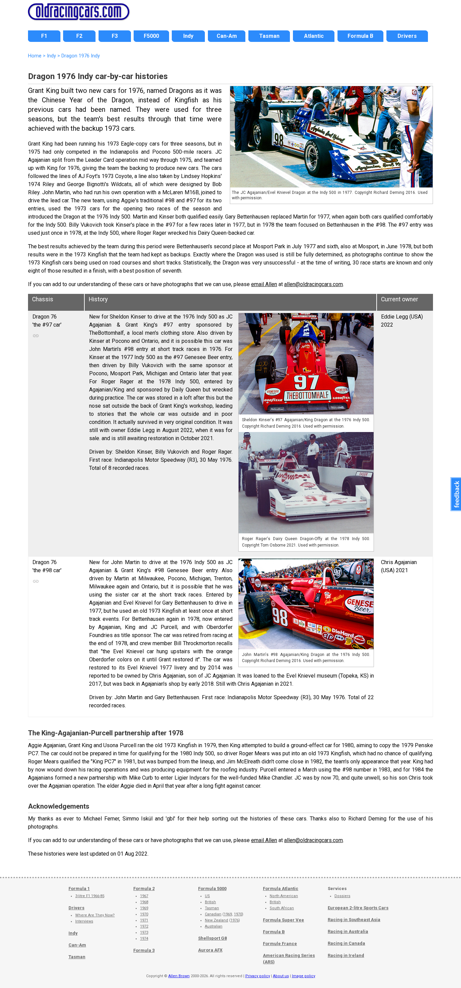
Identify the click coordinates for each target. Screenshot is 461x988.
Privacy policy (257, 976)
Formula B (274, 931)
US (207, 896)
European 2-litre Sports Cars (358, 907)
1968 (144, 902)
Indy (73, 933)
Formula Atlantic (280, 888)
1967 (144, 896)
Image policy (303, 976)
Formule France (280, 943)
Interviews (84, 921)
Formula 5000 (212, 888)
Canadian (213, 914)
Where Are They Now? (95, 915)
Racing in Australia (348, 931)
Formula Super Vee (283, 919)
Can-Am (77, 944)
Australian (213, 926)
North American (284, 896)
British (210, 902)
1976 (235, 920)
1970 (144, 914)
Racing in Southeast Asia (354, 919)
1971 (144, 920)
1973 (144, 932)
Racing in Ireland (346, 955)
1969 (144, 908)
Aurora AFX (210, 950)
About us (281, 976)
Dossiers (342, 896)
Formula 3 (144, 950)
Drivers (76, 907)
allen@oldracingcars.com (313, 284)
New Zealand (216, 920)
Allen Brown (179, 976)
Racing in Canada (346, 943)
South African (282, 908)
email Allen (264, 284)
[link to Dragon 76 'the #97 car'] (39, 334)
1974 (144, 938)
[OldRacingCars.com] (78, 16)
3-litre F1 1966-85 (89, 896)
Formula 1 (79, 888)
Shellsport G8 (212, 938)
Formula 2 (144, 888)
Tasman (77, 956)
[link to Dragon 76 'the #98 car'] (39, 580)
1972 (144, 926)
